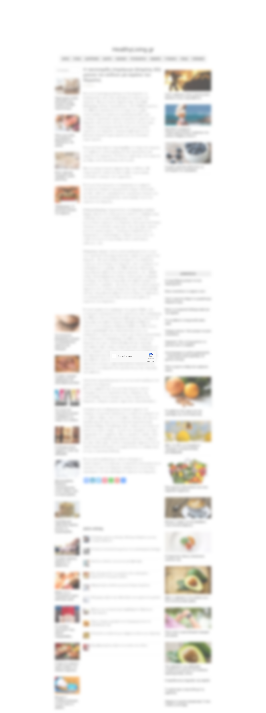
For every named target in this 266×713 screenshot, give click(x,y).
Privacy (148, 361)
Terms (152, 361)
